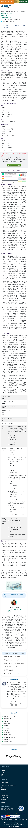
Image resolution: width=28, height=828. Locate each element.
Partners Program (5, 797)
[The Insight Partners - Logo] (6, 6)
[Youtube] (12, 810)
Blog (2, 801)
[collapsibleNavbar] (25, 6)
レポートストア (10, 25)
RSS (2, 774)
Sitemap (3, 802)
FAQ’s (2, 787)
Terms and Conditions (6, 784)
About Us (3, 769)
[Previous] (11, 705)
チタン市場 (5, 27)
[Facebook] (2, 810)
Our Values (4, 789)
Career (2, 772)
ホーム (2, 25)
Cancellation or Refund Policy (8, 785)
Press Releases (4, 795)
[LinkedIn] (9, 810)
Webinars (3, 799)
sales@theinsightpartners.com (16, 823)
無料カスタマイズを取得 (14, 165)
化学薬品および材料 (20, 25)
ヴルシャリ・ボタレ (14, 607)
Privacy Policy (4, 782)
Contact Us (3, 770)
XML (2, 776)
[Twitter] (5, 810)
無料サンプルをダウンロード (7, 1)
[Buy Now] (21, 1)
